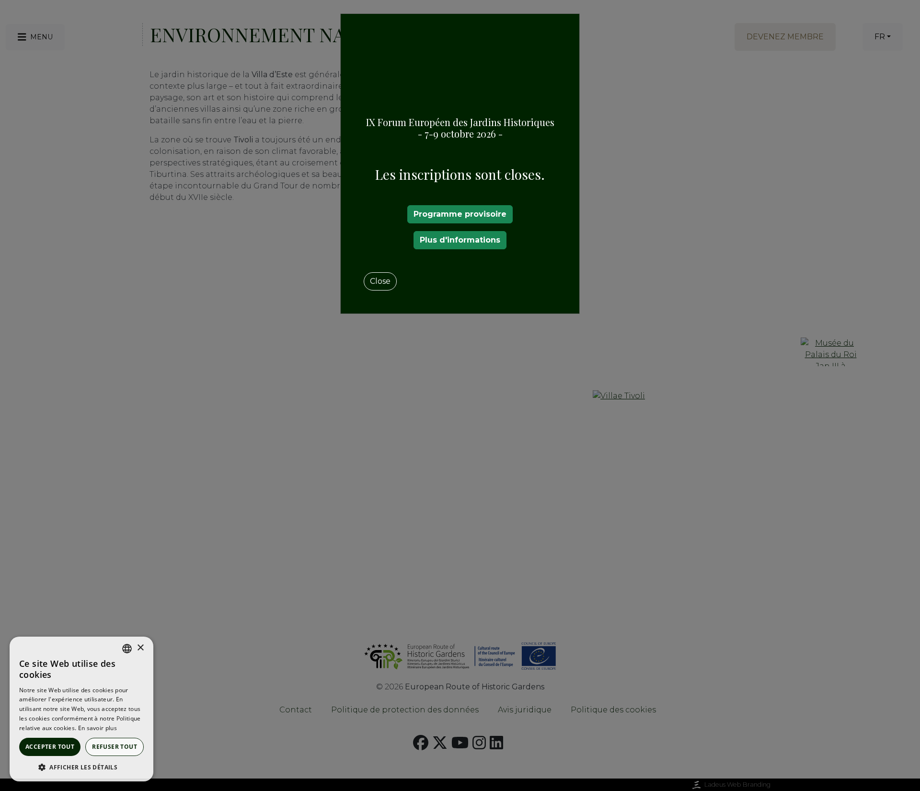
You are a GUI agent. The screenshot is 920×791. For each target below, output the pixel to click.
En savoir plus (97, 728)
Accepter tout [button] (49, 747)
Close (380, 281)
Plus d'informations (460, 239)
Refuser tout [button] (114, 747)
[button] (81, 767)
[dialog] (81, 709)
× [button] (140, 647)
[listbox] (127, 648)
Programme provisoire (460, 214)
